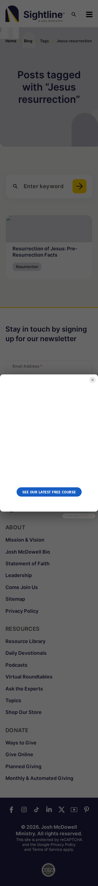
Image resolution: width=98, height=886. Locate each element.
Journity (85, 515)
